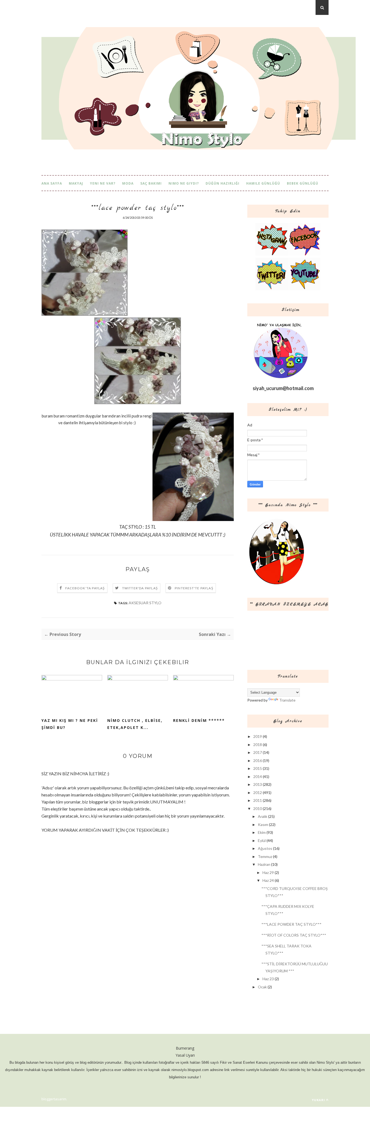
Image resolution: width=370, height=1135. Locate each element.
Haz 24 (268, 880)
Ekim (262, 832)
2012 (257, 792)
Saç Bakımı (151, 183)
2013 (257, 784)
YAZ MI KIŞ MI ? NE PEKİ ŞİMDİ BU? (69, 724)
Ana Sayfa (51, 183)
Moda (128, 183)
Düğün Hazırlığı (222, 183)
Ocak (262, 987)
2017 (257, 752)
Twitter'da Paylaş (140, 588)
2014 (257, 776)
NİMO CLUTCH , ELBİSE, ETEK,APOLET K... (135, 724)
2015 (257, 768)
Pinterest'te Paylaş (194, 588)
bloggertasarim (53, 1099)
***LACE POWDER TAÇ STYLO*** (291, 924)
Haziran (264, 864)
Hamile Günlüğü (263, 183)
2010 (257, 808)
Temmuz (265, 856)
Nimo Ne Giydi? (183, 183)
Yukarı (318, 1100)
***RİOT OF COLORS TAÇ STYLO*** (293, 935)
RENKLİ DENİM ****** (199, 720)
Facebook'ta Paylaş (85, 588)
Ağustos (265, 848)
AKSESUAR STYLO (145, 602)
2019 (257, 736)
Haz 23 (268, 978)
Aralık (262, 816)
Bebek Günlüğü (302, 183)
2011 (257, 800)
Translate (287, 700)
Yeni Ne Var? (102, 183)
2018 (257, 744)
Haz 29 (268, 872)
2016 (257, 760)
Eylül (262, 840)
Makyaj (76, 183)
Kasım (263, 824)
